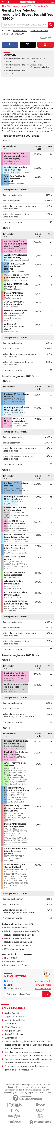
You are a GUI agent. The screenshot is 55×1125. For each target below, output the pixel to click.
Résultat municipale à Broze (17, 945)
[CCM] (41, 1105)
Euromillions (11, 1038)
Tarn (48, 6)
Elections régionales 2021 (19, 6)
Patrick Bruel (11, 1023)
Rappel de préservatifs (15, 1016)
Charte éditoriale (35, 1085)
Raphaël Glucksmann (15, 1034)
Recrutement (40, 1087)
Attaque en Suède (13, 1031)
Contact (12, 1087)
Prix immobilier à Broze (15, 965)
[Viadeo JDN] (41, 1116)
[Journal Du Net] (14, 1110)
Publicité (47, 1085)
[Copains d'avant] (14, 1116)
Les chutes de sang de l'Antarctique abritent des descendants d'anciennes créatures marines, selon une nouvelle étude (29, 1045)
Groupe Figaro (24, 1093)
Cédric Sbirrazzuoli (13, 1027)
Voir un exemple (43, 981)
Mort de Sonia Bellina (15, 1020)
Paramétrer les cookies (32, 1090)
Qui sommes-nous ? (13, 1085)
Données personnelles (13, 1090)
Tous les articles (23, 1087)
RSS (32, 1087)
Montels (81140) (20, 30)
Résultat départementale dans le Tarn (22, 931)
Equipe (25, 1085)
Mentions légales (10, 1093)
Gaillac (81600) (17, 34)
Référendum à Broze (14, 949)
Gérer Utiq (46, 1090)
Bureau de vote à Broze (15, 927)
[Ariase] (14, 1121)
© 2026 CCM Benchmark (41, 1093)
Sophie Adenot (12, 1013)
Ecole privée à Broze (14, 961)
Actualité (10, 981)
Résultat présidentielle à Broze (19, 935)
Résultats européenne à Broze (19, 942)
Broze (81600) (10, 958)
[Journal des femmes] (14, 1105)
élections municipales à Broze (35, 128)
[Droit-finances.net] (41, 1110)
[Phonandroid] (41, 1122)
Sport (9, 985)
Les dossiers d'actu (15, 988)
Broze (32, 65)
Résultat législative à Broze (17, 938)
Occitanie (38, 6)
